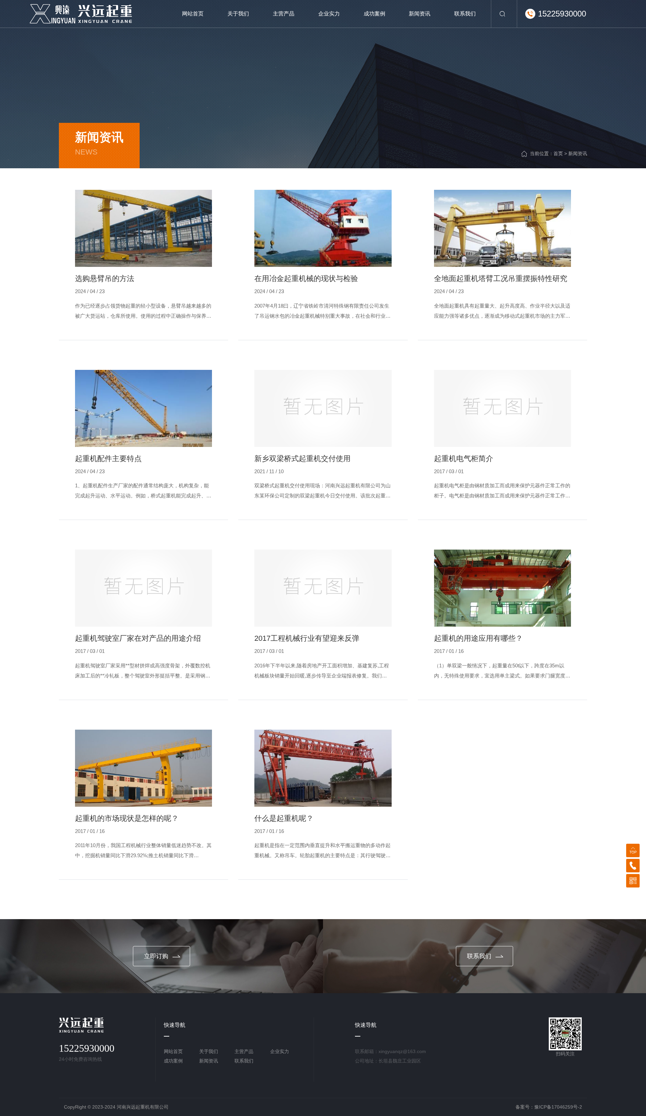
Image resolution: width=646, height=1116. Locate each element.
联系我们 (244, 1060)
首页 (558, 153)
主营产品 (244, 1051)
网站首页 (173, 1051)
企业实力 (279, 1051)
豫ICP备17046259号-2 (558, 1107)
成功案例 (173, 1060)
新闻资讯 (577, 153)
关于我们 (208, 1051)
